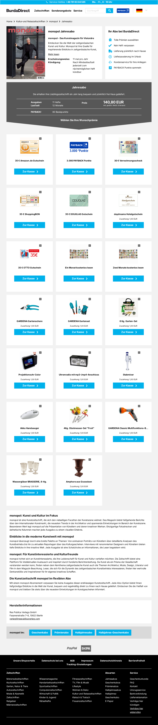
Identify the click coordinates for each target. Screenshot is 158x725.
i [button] (40, 138)
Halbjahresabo (83, 632)
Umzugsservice (138, 690)
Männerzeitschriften (16, 704)
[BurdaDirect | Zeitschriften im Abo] (18, 10)
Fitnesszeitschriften (82, 679)
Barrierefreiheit (137, 660)
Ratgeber (11, 701)
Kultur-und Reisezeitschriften (30, 21)
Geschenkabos (112, 682)
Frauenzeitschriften (82, 701)
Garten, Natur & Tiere (17, 686)
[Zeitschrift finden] (109, 10)
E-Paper (109, 701)
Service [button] (77, 10)
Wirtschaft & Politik (48, 693)
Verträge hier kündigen (136, 703)
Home (9, 21)
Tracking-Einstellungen (79, 664)
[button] (143, 10)
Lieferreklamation (138, 697)
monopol (53, 21)
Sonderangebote (61, 10)
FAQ (132, 682)
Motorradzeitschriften (17, 679)
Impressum (87, 660)
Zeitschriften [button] (41, 10)
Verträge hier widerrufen (136, 710)
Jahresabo (67, 21)
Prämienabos (111, 686)
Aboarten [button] (110, 673)
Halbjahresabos (113, 690)
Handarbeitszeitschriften (51, 682)
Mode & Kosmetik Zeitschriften (15, 695)
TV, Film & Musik (80, 682)
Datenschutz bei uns (52, 660)
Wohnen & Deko (80, 690)
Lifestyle (76, 686)
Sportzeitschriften (48, 686)
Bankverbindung (138, 693)
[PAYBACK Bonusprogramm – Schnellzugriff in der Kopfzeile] (123, 10)
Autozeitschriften (15, 690)
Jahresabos (111, 679)
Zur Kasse (29, 171)
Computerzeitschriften (50, 690)
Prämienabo (61, 632)
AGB (72, 660)
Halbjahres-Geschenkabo (114, 632)
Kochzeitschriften (15, 682)
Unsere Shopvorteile (24, 660)
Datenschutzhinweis (111, 660)
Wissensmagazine (48, 679)
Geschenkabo (40, 632)
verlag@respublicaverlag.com (25, 618)
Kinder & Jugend (47, 697)
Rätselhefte (45, 701)
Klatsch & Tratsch (81, 697)
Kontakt (134, 686)
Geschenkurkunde (139, 679)
